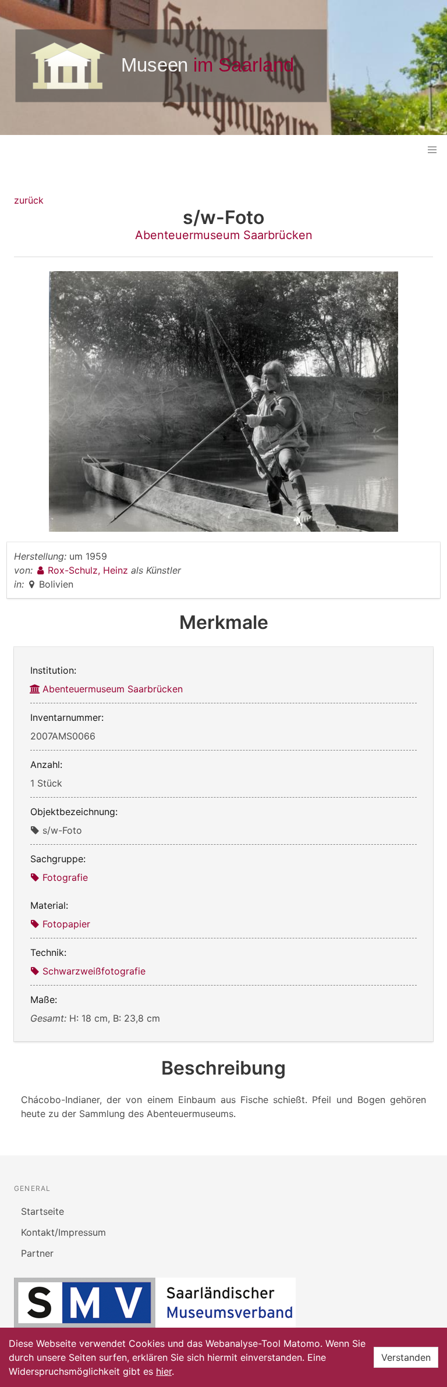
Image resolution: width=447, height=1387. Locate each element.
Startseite (42, 1211)
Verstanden (406, 1357)
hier (164, 1371)
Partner (37, 1253)
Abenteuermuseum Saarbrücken (224, 235)
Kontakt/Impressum (63, 1232)
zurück (29, 200)
